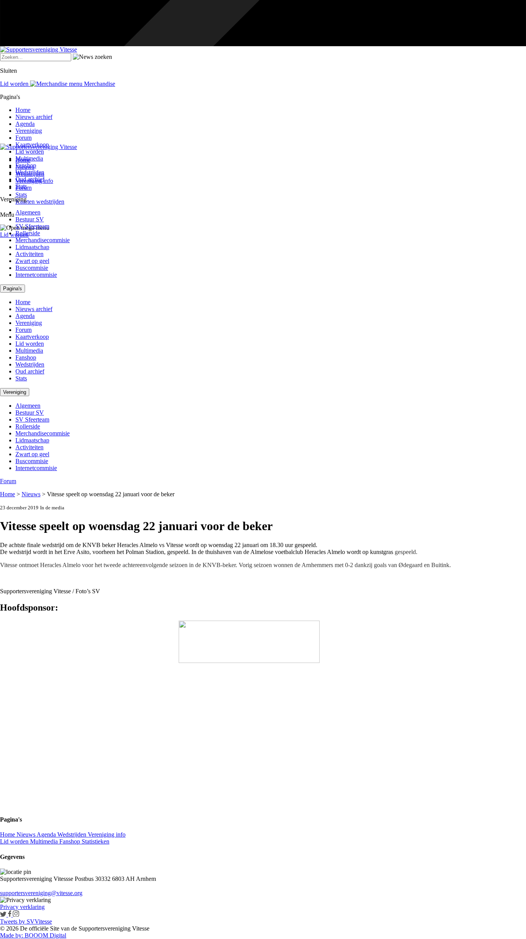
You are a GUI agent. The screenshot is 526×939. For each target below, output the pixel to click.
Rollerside (27, 233)
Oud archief (29, 179)
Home (22, 110)
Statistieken (95, 841)
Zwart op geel (32, 261)
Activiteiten (29, 254)
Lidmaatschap (32, 247)
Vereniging (28, 130)
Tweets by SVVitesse (26, 921)
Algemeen (27, 212)
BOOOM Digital (44, 935)
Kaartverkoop (32, 144)
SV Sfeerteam (32, 226)
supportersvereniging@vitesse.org (41, 893)
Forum (23, 137)
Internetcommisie (36, 274)
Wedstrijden (29, 172)
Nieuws (31, 494)
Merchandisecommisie (42, 240)
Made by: (11, 935)
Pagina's (12, 288)
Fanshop (25, 165)
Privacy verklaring (22, 907)
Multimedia (29, 158)
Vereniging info (107, 834)
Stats (21, 194)
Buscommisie (31, 267)
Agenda (25, 124)
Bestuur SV (29, 219)
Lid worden (14, 234)
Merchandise (98, 83)
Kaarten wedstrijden (39, 201)
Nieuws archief (33, 117)
